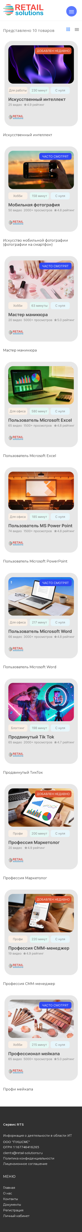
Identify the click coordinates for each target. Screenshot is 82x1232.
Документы (12, 1205)
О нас (7, 1193)
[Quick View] (46, 93)
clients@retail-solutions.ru (23, 1153)
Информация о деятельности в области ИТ (37, 1136)
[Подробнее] (35, 92)
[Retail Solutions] (23, 10)
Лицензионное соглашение (25, 1164)
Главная (9, 1188)
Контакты (10, 1199)
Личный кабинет (16, 1216)
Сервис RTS (13, 1124)
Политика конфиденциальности (28, 1158)
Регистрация (13, 1210)
